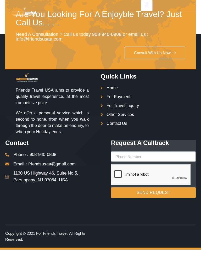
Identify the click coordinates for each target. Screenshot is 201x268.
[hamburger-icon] (147, 5)
